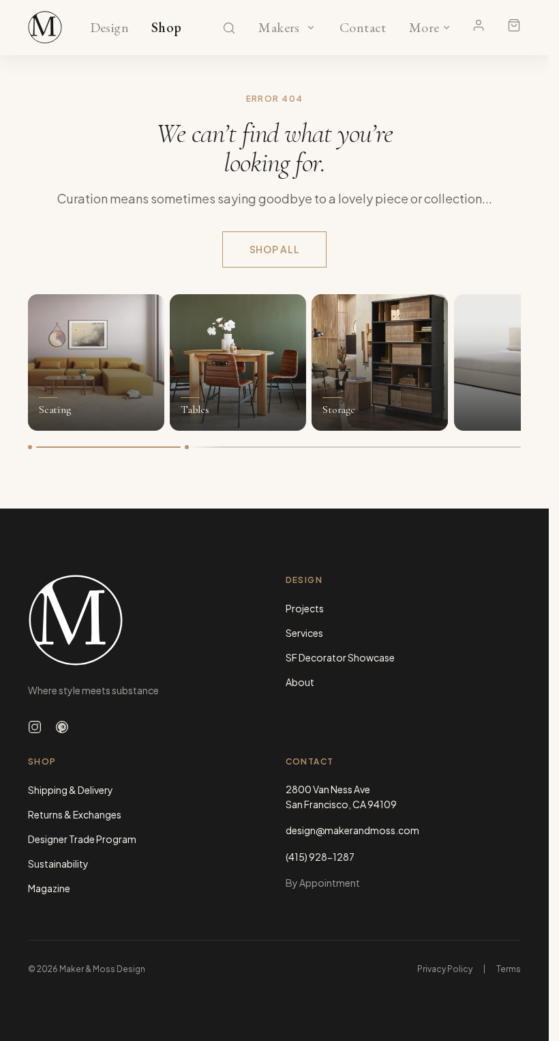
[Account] (478, 25)
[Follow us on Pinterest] (62, 727)
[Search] (229, 28)
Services (304, 633)
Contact (363, 28)
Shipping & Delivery (70, 790)
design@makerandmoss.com (352, 830)
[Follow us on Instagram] (35, 727)
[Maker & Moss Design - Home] (146, 620)
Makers (279, 28)
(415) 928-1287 (320, 857)
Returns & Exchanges (74, 814)
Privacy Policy (444, 969)
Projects (305, 608)
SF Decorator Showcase (340, 657)
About (300, 682)
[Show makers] (311, 27)
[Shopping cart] (514, 25)
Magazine (49, 888)
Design (109, 28)
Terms (508, 969)
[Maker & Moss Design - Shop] (45, 27)
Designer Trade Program (82, 839)
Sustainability (58, 863)
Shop (166, 28)
